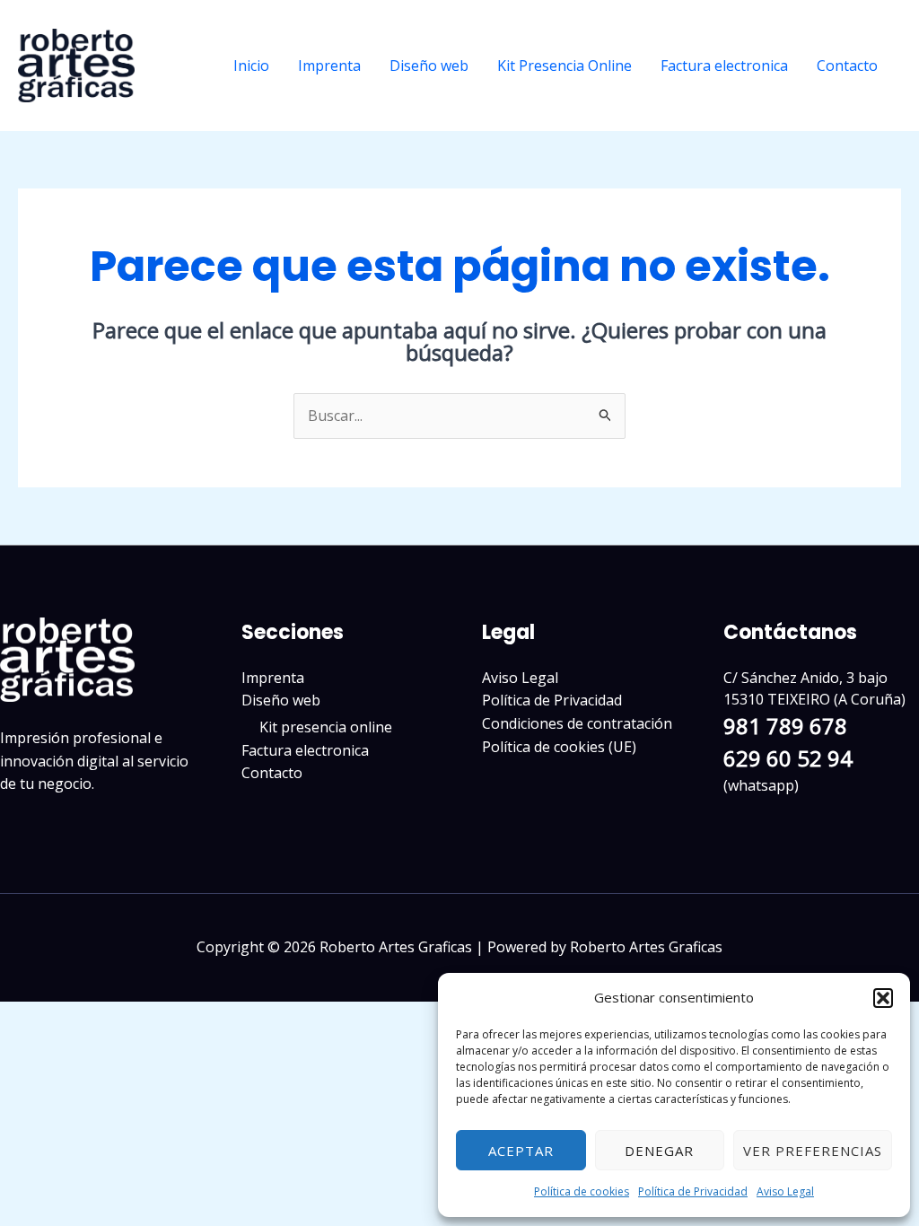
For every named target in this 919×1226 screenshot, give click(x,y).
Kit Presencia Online (564, 65)
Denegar (659, 1151)
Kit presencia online (325, 727)
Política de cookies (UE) (559, 747)
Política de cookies (581, 1191)
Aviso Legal (785, 1191)
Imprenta (329, 65)
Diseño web (428, 65)
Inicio (251, 65)
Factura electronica (724, 65)
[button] (883, 998)
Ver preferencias (812, 1151)
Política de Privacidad (693, 1191)
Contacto (847, 65)
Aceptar (521, 1151)
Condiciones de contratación (577, 723)
